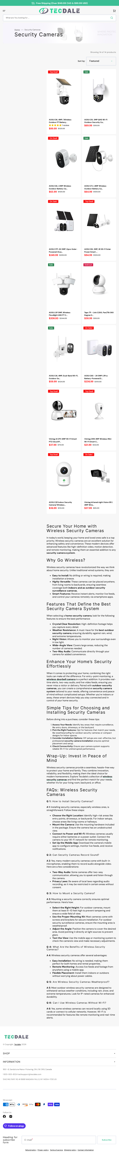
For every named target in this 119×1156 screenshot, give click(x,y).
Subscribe (106, 1140)
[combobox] (59, 18)
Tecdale (17, 1044)
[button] (4, 11)
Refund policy (30, 1150)
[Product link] (64, 101)
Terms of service (56, 1150)
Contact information (86, 1150)
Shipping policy (70, 1150)
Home (17, 30)
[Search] (112, 18)
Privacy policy (43, 1150)
